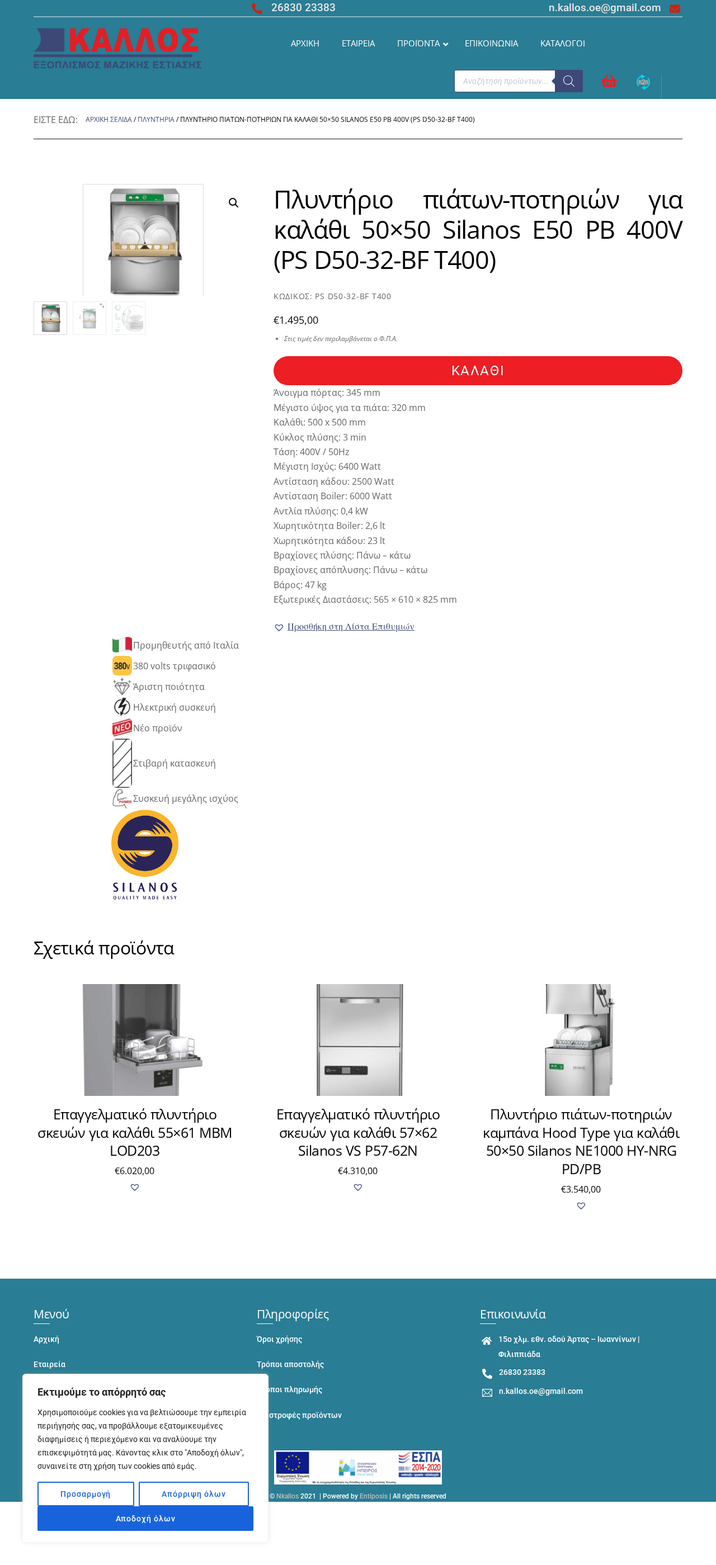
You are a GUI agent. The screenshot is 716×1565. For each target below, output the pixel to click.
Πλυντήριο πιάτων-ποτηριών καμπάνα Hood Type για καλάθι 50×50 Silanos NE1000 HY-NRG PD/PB (581, 1141)
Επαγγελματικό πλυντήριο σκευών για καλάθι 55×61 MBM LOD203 (134, 1132)
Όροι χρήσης (279, 1339)
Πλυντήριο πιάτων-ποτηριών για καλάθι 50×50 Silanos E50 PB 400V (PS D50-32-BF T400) (478, 229)
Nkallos (287, 1496)
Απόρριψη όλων (194, 1494)
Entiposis (374, 1496)
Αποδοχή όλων (146, 1518)
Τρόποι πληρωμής (289, 1389)
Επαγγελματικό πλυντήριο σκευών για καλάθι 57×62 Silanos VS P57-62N (358, 1132)
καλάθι (478, 371)
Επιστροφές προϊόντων (299, 1415)
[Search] (569, 81)
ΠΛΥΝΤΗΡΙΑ (156, 119)
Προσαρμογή (85, 1494)
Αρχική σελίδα (109, 119)
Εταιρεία (49, 1364)
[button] (344, 626)
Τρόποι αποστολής (290, 1364)
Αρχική (46, 1339)
